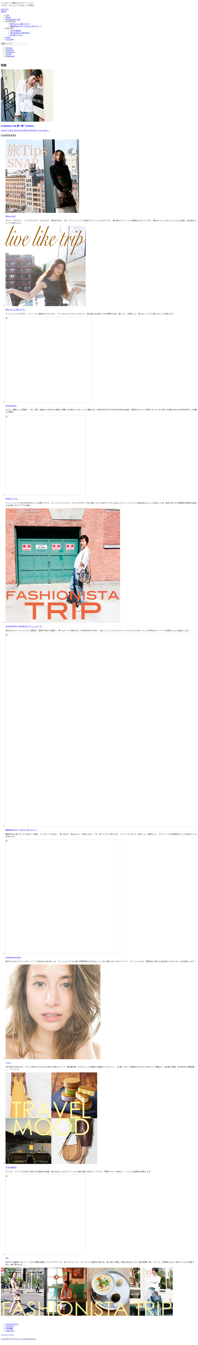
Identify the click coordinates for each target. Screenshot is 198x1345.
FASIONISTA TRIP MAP (19, 33)
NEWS (8, 17)
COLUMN (10, 39)
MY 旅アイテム (16, 35)
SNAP (8, 37)
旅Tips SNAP (11, 216)
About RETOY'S (12, 1324)
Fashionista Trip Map (13, 957)
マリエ (8, 1063)
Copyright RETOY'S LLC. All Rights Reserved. (18, 1339)
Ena (7, 1258)
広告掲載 (9, 1328)
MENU (3, 11)
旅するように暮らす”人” (20, 24)
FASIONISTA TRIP (13, 19)
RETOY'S (5, 9)
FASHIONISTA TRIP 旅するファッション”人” (24, 626)
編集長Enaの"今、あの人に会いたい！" (21, 830)
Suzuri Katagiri (11, 406)
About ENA (10, 1331)
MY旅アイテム (12, 499)
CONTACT (10, 1326)
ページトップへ (7, 1335)
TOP (7, 15)
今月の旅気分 (15, 31)
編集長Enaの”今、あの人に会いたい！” (26, 26)
